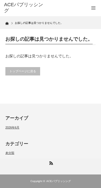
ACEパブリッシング (58, 181)
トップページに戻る (22, 71)
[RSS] (51, 162)
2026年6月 (12, 127)
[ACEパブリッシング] (24, 8)
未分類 (9, 152)
